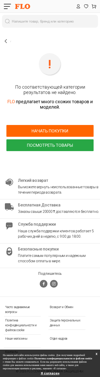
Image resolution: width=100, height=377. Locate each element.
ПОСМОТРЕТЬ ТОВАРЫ (50, 145)
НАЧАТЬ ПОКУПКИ (50, 130)
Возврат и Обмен (61, 307)
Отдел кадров (58, 338)
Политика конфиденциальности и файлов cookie (21, 325)
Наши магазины (16, 338)
